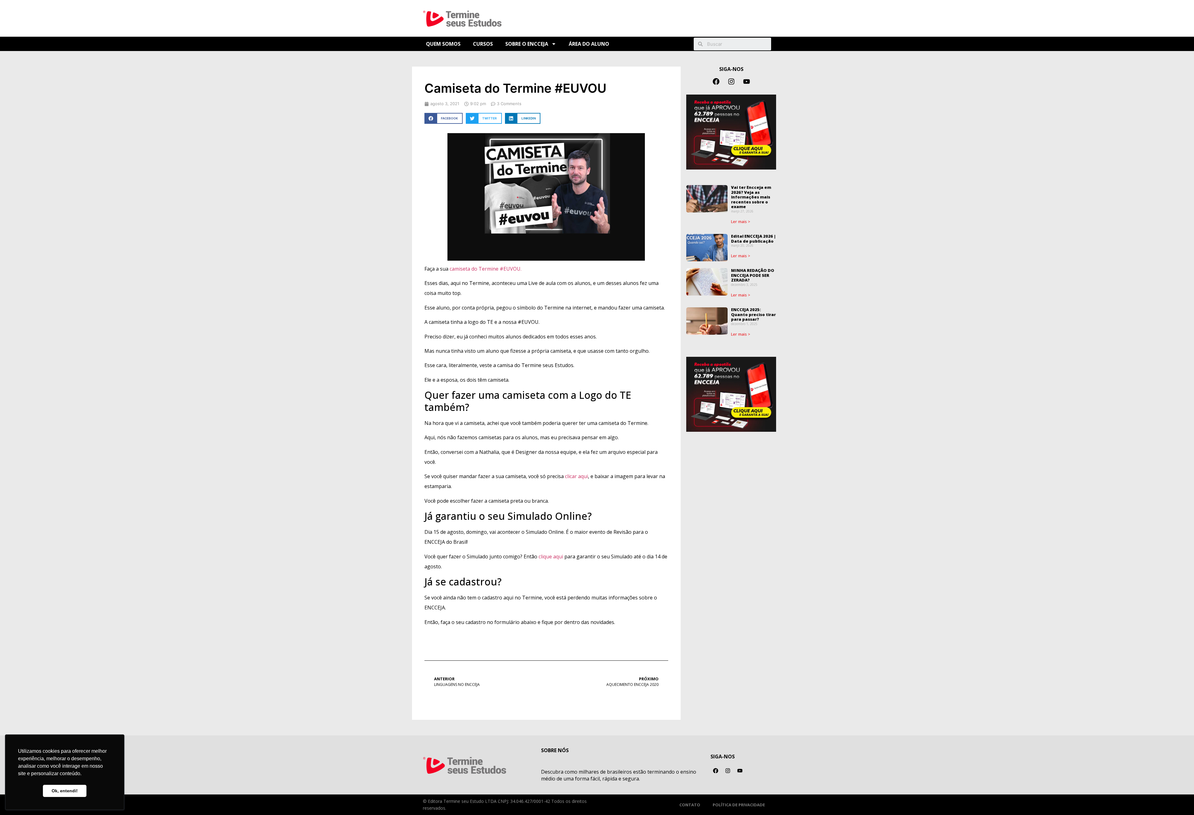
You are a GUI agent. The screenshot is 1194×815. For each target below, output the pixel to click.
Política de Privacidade (739, 805)
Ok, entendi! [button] (65, 790)
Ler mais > (740, 221)
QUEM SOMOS (443, 43)
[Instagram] (731, 81)
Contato (689, 805)
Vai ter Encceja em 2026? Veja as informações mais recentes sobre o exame (751, 196)
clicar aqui (576, 476)
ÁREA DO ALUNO (589, 43)
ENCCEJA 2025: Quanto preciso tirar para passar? (753, 314)
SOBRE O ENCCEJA (526, 43)
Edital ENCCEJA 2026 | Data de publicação (753, 238)
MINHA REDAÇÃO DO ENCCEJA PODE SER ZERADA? (752, 275)
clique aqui (550, 556)
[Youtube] (746, 81)
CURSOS (483, 43)
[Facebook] (716, 81)
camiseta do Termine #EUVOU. (485, 268)
